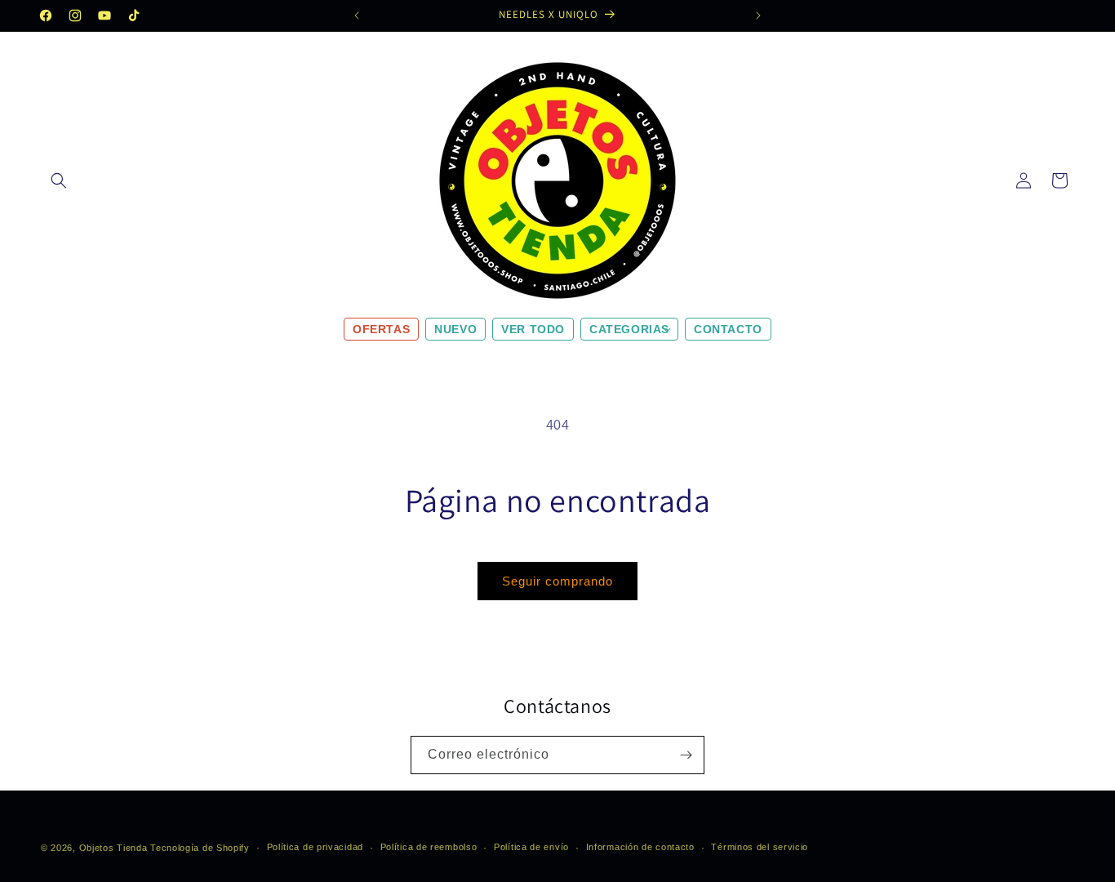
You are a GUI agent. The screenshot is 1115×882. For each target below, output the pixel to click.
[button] (59, 180)
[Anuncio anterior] (357, 15)
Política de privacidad (315, 847)
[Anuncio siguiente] (758, 15)
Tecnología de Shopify (200, 848)
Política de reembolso (429, 847)
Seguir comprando (557, 581)
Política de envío (531, 847)
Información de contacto (640, 847)
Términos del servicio (759, 847)
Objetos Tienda (113, 848)
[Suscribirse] (686, 755)
